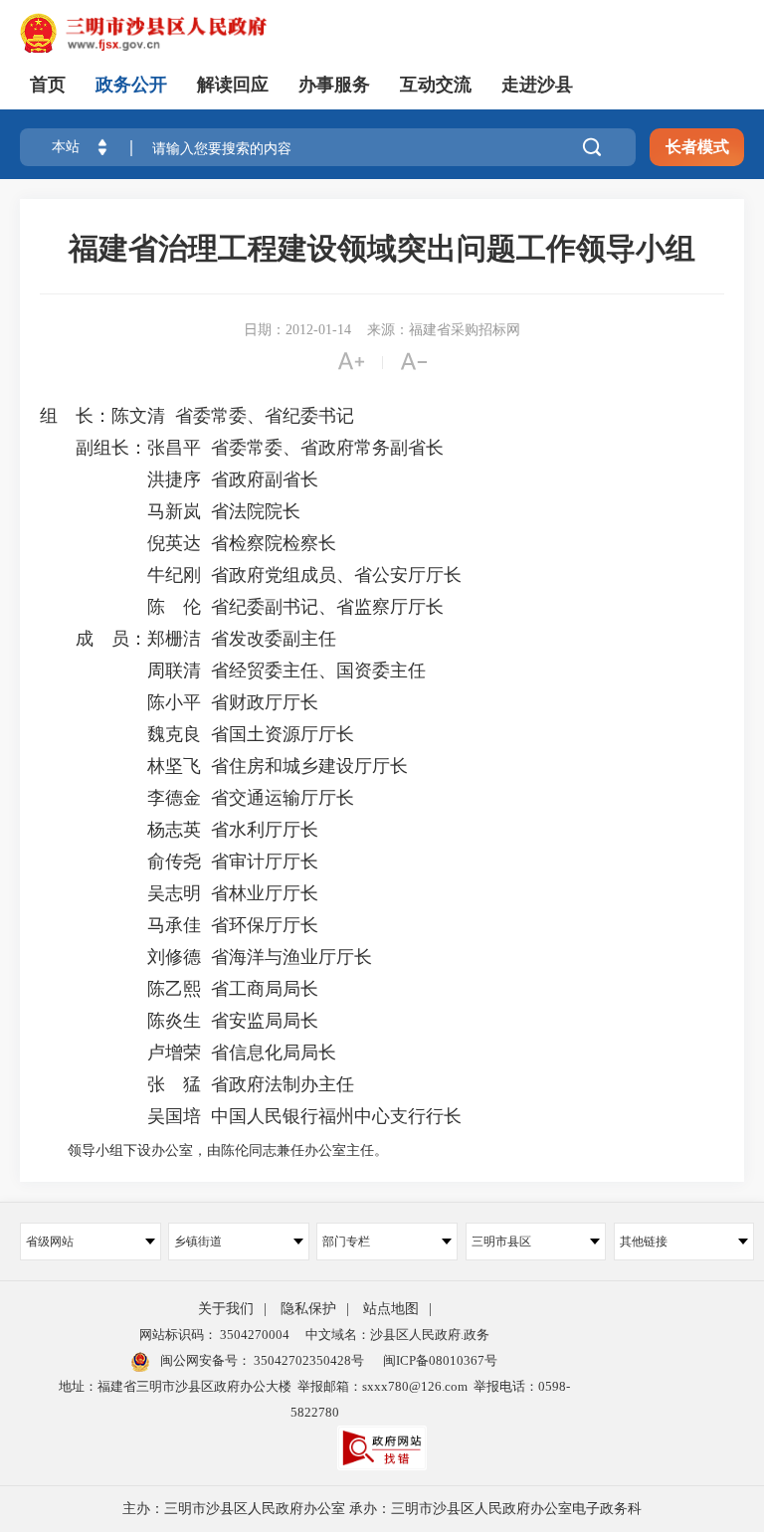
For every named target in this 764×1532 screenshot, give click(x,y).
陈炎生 (120, 1021)
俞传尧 (120, 861)
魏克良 (120, 734)
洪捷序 (120, 479)
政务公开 (131, 85)
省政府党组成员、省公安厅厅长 (336, 575)
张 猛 (120, 1084)
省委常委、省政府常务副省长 (327, 448)
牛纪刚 (120, 575)
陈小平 (120, 702)
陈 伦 (120, 607)
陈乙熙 (120, 989)
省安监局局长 (264, 1021)
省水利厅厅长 (264, 830)
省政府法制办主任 (282, 1084)
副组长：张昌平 (120, 448)
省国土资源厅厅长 (282, 734)
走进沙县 (537, 85)
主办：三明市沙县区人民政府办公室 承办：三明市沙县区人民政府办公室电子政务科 (382, 1508)
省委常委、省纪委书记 (264, 416)
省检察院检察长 (273, 543)
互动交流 (436, 85)
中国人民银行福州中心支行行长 (336, 1116)
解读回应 (233, 85)
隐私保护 (308, 1308)
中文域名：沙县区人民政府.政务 (397, 1334)
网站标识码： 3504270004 (214, 1334)
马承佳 (120, 925)
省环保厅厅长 (264, 925)
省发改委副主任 (273, 639)
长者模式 (697, 146)
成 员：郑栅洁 (120, 639)
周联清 (120, 670)
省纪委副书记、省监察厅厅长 (327, 607)
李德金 (120, 798)
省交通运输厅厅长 (282, 798)
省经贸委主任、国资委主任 (318, 670)
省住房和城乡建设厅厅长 (309, 766)
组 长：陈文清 (102, 416)
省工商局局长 (264, 989)
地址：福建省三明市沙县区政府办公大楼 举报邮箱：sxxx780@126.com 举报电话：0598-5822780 (314, 1399)
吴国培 (120, 1116)
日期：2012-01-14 (297, 329)
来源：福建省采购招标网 (443, 329)
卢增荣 (120, 1052)
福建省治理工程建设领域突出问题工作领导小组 (382, 248)
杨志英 (120, 830)
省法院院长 (255, 511)
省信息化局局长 (273, 1052)
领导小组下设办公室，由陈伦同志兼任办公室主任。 (214, 1150)
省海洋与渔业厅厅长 (291, 957)
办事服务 (334, 85)
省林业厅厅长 (264, 893)
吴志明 (120, 893)
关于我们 (226, 1308)
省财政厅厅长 (264, 702)
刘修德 (120, 957)
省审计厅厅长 (264, 861)
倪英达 (120, 543)
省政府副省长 (264, 479)
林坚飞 (120, 766)
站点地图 (391, 1308)
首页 (48, 85)
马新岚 (120, 511)
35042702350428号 (307, 1360)
